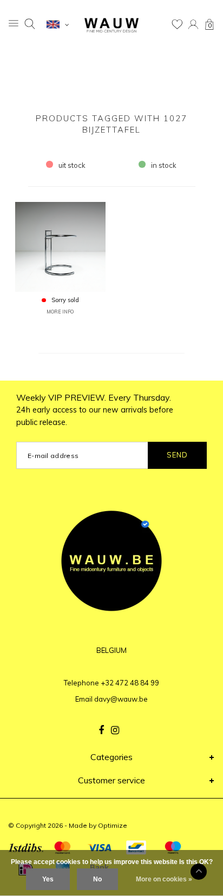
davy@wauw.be (121, 699)
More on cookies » (164, 879)
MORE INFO (60, 312)
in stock (163, 165)
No (97, 879)
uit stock (72, 165)
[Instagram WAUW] (115, 730)
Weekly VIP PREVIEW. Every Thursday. (94, 410)
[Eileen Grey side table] (60, 245)
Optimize (112, 825)
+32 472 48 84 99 (130, 682)
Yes (48, 879)
